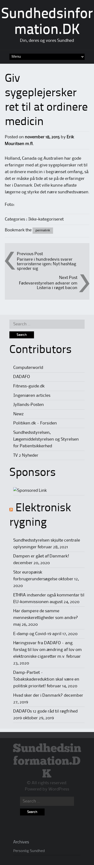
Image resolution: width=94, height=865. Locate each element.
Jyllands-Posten (28, 405)
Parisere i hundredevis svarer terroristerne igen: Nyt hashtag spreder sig (46, 264)
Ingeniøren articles (31, 396)
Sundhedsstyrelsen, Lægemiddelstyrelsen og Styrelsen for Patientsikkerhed (46, 439)
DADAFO (21, 377)
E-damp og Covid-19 (32, 634)
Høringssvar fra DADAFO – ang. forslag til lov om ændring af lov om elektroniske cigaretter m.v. (47, 649)
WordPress (58, 789)
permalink (42, 230)
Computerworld (28, 368)
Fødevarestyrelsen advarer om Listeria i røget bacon (48, 285)
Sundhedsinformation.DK (47, 761)
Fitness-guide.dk (29, 386)
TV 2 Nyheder (25, 455)
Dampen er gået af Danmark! (41, 556)
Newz (18, 414)
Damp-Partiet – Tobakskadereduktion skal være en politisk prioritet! (46, 679)
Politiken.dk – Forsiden (35, 423)
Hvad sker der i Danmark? (38, 695)
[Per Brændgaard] (30, 490)
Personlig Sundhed (29, 851)
